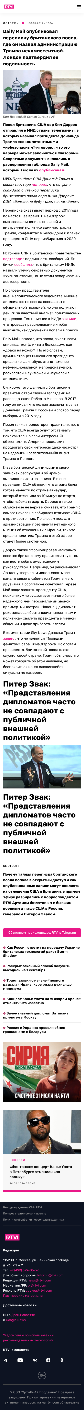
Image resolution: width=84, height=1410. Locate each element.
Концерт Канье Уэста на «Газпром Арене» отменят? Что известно (42, 1001)
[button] (79, 6)
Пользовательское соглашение (24, 1213)
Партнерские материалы (23, 1296)
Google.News (16, 1320)
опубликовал (51, 170)
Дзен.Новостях (23, 1315)
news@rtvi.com (39, 1280)
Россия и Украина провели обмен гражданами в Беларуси (34, 1030)
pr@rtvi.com (37, 1285)
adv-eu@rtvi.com (39, 1290)
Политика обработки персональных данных (33, 1219)
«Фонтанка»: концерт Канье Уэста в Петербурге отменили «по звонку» (41, 1172)
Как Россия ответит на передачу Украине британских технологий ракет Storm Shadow (41, 951)
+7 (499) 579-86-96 (24, 1270)
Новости (17, 1160)
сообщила (23, 264)
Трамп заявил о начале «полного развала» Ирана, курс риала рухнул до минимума (37, 984)
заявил (9, 638)
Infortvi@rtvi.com (50, 1275)
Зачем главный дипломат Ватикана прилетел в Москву (36, 1015)
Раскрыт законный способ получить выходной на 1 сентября (36, 968)
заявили (69, 319)
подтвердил (13, 259)
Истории (11, 23)
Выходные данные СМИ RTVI (22, 1207)
